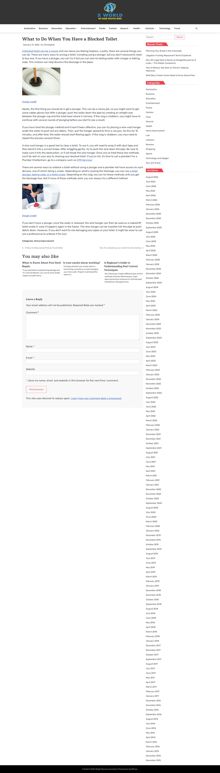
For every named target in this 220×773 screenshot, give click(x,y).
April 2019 (150, 572)
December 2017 (153, 645)
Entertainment (88, 28)
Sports (149, 153)
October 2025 (152, 223)
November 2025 (153, 218)
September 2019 (153, 549)
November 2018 (153, 595)
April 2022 (151, 416)
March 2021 (151, 475)
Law (148, 135)
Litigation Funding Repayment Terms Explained (168, 55)
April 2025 (151, 250)
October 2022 (152, 388)
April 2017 (150, 682)
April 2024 (151, 305)
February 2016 (153, 746)
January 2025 (152, 264)
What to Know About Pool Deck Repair (41, 265)
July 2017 (150, 668)
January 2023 (152, 374)
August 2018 (152, 609)
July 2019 (150, 558)
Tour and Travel (153, 163)
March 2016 (151, 742)
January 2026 (152, 209)
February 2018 (153, 636)
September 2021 (153, 448)
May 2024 (150, 301)
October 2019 (152, 544)
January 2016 (152, 751)
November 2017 (153, 650)
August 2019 (152, 553)
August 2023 (152, 342)
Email (30, 357)
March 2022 (151, 420)
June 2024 (151, 296)
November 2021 (153, 439)
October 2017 (152, 654)
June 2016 (151, 728)
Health (136, 28)
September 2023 (154, 338)
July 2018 (150, 613)
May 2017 (150, 677)
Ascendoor (113, 769)
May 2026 (150, 191)
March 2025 (151, 255)
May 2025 (150, 246)
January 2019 (152, 586)
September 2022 (154, 393)
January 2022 (152, 429)
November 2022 (153, 383)
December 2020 (153, 489)
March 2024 (151, 310)
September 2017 (153, 659)
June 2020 (151, 517)
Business (43, 28)
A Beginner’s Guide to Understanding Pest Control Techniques (121, 266)
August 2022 (152, 397)
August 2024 (152, 287)
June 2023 (151, 351)
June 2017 (151, 673)
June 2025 (151, 241)
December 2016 (153, 700)
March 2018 (151, 631)
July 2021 (150, 457)
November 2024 (153, 273)
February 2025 (153, 259)
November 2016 (153, 705)
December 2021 (153, 434)
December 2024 (153, 269)
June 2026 (151, 186)
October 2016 (152, 710)
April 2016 (150, 737)
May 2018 (150, 622)
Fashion (113, 28)
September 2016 (154, 714)
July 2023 (150, 347)
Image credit (29, 101)
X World (85, 769)
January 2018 (152, 641)
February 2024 (153, 315)
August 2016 (152, 719)
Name (30, 346)
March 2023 (151, 365)
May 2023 (150, 356)
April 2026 (151, 195)
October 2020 (152, 498)
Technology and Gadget (157, 158)
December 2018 (153, 590)
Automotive (29, 28)
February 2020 (153, 526)
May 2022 (150, 411)
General (124, 28)
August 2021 (152, 452)
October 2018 (152, 599)
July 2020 (150, 512)
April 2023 (151, 361)
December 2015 (153, 756)
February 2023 (153, 370)
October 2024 (152, 278)
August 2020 (152, 507)
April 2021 (150, 471)
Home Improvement (44, 241)
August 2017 (152, 664)
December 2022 (153, 379)
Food (148, 117)
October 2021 (152, 443)
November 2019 (153, 540)
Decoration (56, 28)
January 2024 (152, 319)
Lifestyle (149, 28)
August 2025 (152, 232)
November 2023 (153, 328)
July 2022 (150, 402)
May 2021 (150, 466)
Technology (164, 28)
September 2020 (154, 503)
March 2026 (151, 200)
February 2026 (153, 204)
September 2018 (154, 604)
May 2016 (150, 733)
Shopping (150, 149)
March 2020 (151, 521)
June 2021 (151, 462)
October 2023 (152, 333)
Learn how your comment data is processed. (96, 398)
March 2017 (151, 687)
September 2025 (154, 227)
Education (71, 28)
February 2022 (153, 425)
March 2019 (151, 576)
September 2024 (154, 282)
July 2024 (150, 292)
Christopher (49, 45)
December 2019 (153, 535)
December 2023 (153, 324)
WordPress (133, 769)
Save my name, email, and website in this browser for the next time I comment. (73, 380)
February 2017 (152, 691)
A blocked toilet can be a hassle (40, 51)
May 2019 (150, 567)
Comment (32, 312)
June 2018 (151, 618)
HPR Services (84, 160)
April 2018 (150, 627)
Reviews (150, 144)
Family (102, 28)
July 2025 (150, 237)
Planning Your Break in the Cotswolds (164, 51)
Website (30, 369)
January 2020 (152, 530)
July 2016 (150, 723)
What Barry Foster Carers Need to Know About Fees (170, 75)
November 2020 (153, 494)
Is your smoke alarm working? (81, 263)
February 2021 (153, 480)
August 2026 (152, 177)
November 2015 (153, 760)
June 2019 (151, 563)
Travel (177, 28)
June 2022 (151, 406)
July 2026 (150, 181)
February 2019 (153, 581)
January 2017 (152, 696)
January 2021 (152, 485)
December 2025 (153, 214)
